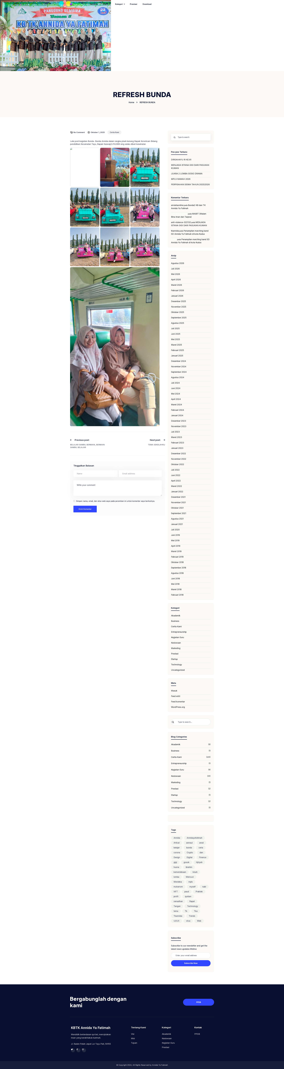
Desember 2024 (178, 361)
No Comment (79, 132)
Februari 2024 (177, 410)
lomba (176, 877)
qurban (188, 896)
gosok (186, 862)
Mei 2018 (175, 584)
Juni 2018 (175, 578)
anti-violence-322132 (181, 222)
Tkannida (178, 916)
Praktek (199, 891)
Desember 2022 (178, 453)
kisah (195, 872)
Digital (189, 857)
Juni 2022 (175, 475)
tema (176, 911)
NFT (176, 891)
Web (199, 921)
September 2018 (178, 568)
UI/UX (176, 921)
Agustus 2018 (177, 573)
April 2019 (175, 546)
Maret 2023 (176, 437)
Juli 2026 (175, 268)
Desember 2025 (178, 301)
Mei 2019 (175, 540)
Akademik (175, 615)
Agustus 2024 (177, 377)
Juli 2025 (175, 328)
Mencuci (190, 877)
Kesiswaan (176, 643)
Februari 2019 (177, 557)
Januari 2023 (177, 448)
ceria (201, 847)
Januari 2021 (177, 524)
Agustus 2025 (177, 323)
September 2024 (178, 372)
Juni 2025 (175, 334)
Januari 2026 (177, 296)
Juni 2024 (175, 388)
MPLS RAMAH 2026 (180, 179)
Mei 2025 (175, 339)
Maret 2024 (176, 404)
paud (186, 891)
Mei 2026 (175, 274)
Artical (176, 843)
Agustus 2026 (177, 263)
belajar (177, 847)
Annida (177, 838)
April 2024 (176, 399)
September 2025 (178, 317)
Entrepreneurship (179, 632)
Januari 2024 (177, 415)
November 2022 (178, 459)
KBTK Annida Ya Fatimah (90, 1028)
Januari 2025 (177, 355)
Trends (192, 916)
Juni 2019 (175, 535)
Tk (186, 911)
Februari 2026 (177, 290)
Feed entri (175, 696)
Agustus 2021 (177, 519)
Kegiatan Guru (177, 637)
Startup (174, 659)
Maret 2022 (176, 486)
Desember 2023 (178, 421)
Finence (202, 857)
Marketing (175, 648)
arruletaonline (177, 205)
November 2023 (178, 426)
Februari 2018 (177, 595)
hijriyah (199, 862)
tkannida (175, 231)
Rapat (192, 901)
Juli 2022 (175, 470)
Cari (174, 722)
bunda (189, 847)
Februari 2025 (177, 350)
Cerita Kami (114, 132)
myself (192, 886)
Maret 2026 (176, 285)
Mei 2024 (175, 394)
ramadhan (178, 901)
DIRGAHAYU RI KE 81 (181, 159)
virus (188, 921)
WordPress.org (178, 707)
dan (201, 852)
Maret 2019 (176, 551)
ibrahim (189, 867)
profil (176, 896)
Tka (195, 911)
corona (177, 852)
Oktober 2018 (177, 562)
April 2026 (176, 279)
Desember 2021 (178, 497)
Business (175, 621)
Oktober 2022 (177, 464)
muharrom (178, 886)
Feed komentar (178, 701)
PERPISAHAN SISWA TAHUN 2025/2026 (190, 184)
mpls (190, 882)
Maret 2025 (176, 345)
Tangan (177, 906)
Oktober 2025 (177, 312)
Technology (176, 664)
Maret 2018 (176, 589)
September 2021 (178, 513)
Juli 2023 (175, 432)
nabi (204, 886)
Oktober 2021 (177, 508)
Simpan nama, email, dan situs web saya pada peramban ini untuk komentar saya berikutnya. (115, 501)
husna (176, 867)
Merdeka (178, 882)
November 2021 (178, 502)
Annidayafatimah (194, 838)
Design (177, 857)
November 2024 (178, 366)
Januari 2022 (177, 491)
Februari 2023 (177, 442)
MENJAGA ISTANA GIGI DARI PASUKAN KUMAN (190, 166)
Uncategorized (178, 670)
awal (201, 843)
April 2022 (176, 481)
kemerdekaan (180, 872)
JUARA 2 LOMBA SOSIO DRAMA (186, 173)
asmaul (189, 843)
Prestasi (174, 653)
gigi (175, 862)
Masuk (174, 691)
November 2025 (178, 307)
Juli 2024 (175, 383)
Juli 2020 (175, 529)
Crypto (190, 852)
